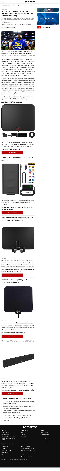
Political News (5, 432)
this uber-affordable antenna (24, 323)
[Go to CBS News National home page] (30, 1)
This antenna (5, 201)
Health (30, 5)
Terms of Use (44, 438)
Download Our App (6, 450)
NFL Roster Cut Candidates (8, 436)
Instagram (23, 436)
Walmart (16, 99)
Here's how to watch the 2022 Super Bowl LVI (17, 415)
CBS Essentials (6, 5)
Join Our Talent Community (28, 450)
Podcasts (3, 448)
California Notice (45, 434)
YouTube (23, 432)
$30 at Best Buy (12, 275)
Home (25, 5)
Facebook (23, 434)
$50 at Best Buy (12, 393)
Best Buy (24, 99)
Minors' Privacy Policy (46, 441)
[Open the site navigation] (11, 1)
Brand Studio (4, 452)
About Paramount (25, 446)
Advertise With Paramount (27, 448)
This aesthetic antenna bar (9, 381)
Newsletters (4, 446)
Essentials (4, 9)
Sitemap (3, 454)
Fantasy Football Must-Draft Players (8, 439)
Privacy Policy (44, 432)
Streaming (16, 5)
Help (22, 452)
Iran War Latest (5, 434)
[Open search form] (56, 2)
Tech (21, 5)
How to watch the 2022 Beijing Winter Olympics (17, 418)
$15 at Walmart (12, 336)
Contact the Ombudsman (27, 456)
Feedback (23, 454)
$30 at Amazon (12, 152)
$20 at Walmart (12, 212)
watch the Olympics (11, 65)
